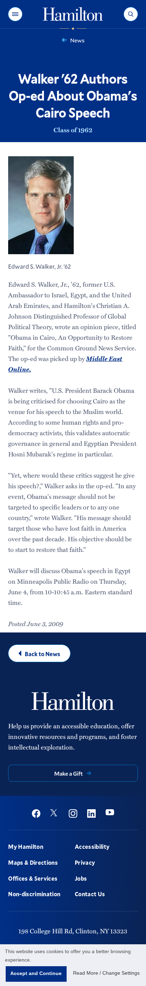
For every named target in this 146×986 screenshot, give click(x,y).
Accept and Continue (36, 973)
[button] (15, 14)
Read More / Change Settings (106, 973)
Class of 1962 (73, 129)
